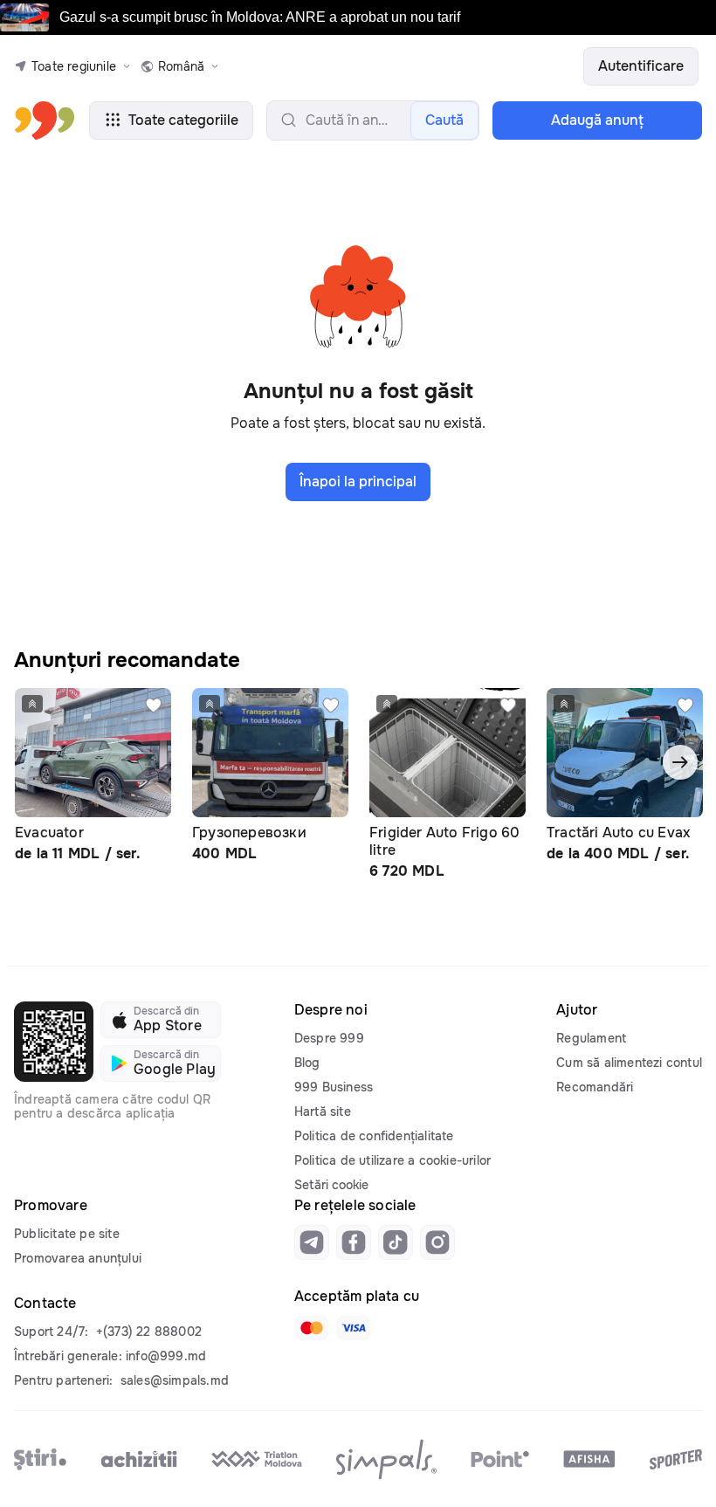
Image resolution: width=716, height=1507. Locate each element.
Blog (307, 1063)
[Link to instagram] (437, 1242)
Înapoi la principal (358, 481)
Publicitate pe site (67, 1234)
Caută (444, 120)
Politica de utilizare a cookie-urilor (392, 1160)
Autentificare (641, 66)
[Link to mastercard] (311, 1328)
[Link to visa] (353, 1328)
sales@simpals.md (174, 1380)
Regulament (591, 1038)
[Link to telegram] (311, 1242)
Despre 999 (329, 1038)
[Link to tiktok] (395, 1242)
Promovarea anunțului (77, 1258)
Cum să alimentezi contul (629, 1063)
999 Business (333, 1087)
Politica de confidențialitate (374, 1136)
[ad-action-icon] (154, 705)
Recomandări (594, 1087)
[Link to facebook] (353, 1242)
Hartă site (322, 1111)
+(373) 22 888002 (149, 1331)
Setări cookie (331, 1185)
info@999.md (166, 1356)
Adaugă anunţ (597, 120)
